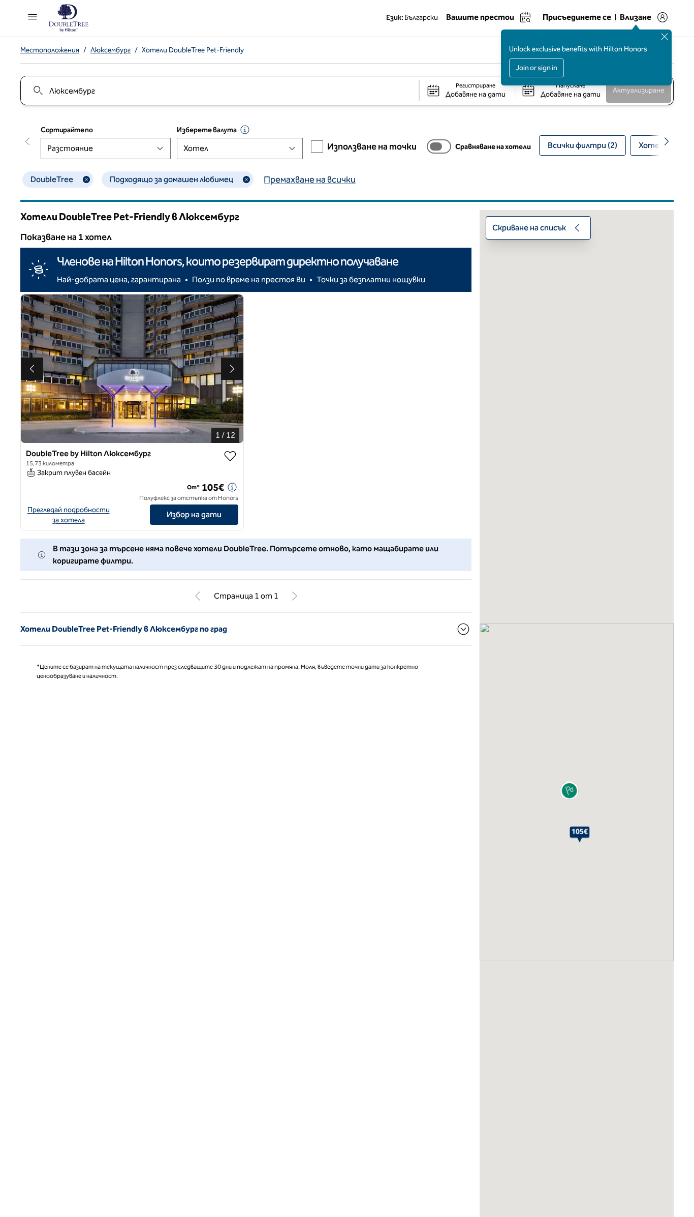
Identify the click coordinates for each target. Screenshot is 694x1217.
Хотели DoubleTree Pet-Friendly (193, 50)
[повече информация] (232, 487)
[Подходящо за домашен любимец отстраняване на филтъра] (246, 179)
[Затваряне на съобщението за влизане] (664, 36)
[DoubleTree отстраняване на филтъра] (86, 179)
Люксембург (110, 50)
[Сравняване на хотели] (439, 146)
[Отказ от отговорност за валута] (245, 130)
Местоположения (49, 50)
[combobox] (219, 90)
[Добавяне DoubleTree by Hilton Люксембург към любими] (230, 456)
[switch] (439, 146)
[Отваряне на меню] (32, 17)
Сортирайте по (66, 130)
